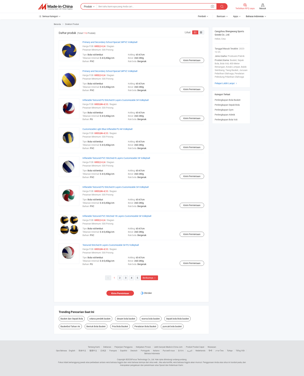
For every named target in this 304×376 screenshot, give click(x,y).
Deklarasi (107, 347)
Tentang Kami (94, 347)
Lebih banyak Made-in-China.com (168, 347)
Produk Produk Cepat (195, 347)
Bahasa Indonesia (152, 353)
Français (113, 350)
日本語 (103, 350)
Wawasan (212, 347)
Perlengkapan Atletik (225, 114)
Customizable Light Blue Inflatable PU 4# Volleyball (107, 129)
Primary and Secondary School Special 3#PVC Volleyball (109, 42)
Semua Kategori (50, 16)
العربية (189, 350)
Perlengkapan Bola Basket (228, 99)
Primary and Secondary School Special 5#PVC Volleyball (109, 71)
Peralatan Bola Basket (145, 326)
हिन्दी (210, 350)
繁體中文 (93, 350)
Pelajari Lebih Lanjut (226, 83)
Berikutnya (149, 277)
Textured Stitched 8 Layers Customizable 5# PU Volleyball (110, 244)
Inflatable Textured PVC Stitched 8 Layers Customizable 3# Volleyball (116, 157)
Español (123, 350)
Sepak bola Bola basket (177, 318)
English (72, 350)
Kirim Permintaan (191, 60)
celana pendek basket (100, 318)
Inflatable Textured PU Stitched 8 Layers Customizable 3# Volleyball (115, 100)
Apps (235, 16)
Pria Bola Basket (120, 326)
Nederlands (200, 350)
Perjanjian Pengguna (123, 347)
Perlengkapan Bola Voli (226, 119)
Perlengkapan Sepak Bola (227, 104)
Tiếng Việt (240, 350)
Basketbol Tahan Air (70, 326)
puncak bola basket (172, 326)
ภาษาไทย (219, 350)
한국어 (181, 350)
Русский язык (169, 350)
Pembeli (202, 16)
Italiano (156, 350)
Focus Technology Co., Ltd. (143, 359)
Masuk (262, 8)
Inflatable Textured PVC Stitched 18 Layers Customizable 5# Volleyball (116, 215)
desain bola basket (126, 318)
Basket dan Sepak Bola (71, 318)
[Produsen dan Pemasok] (55, 6)
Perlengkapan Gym (224, 109)
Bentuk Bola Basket (96, 326)
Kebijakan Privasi (143, 347)
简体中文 (82, 350)
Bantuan (221, 16)
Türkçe (229, 350)
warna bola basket (151, 318)
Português (145, 350)
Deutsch (133, 350)
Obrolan (148, 292)
